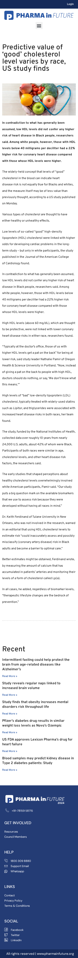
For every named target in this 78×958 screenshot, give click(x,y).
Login (70, 4)
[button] (39, 25)
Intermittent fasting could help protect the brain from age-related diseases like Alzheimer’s (36, 665)
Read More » (9, 676)
